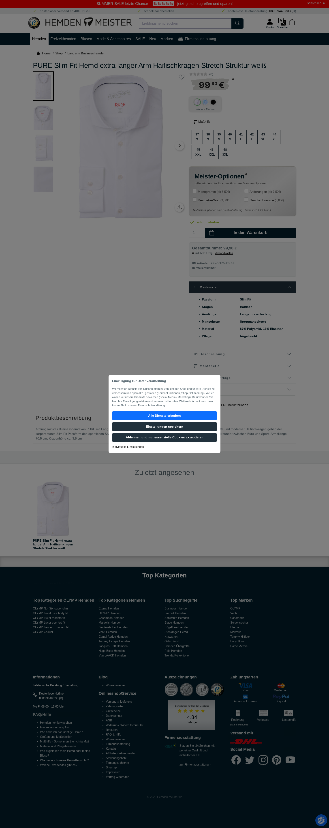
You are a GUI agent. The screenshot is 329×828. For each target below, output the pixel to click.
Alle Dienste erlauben (164, 415)
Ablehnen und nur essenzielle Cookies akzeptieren (164, 437)
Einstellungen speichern (164, 426)
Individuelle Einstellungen (128, 446)
